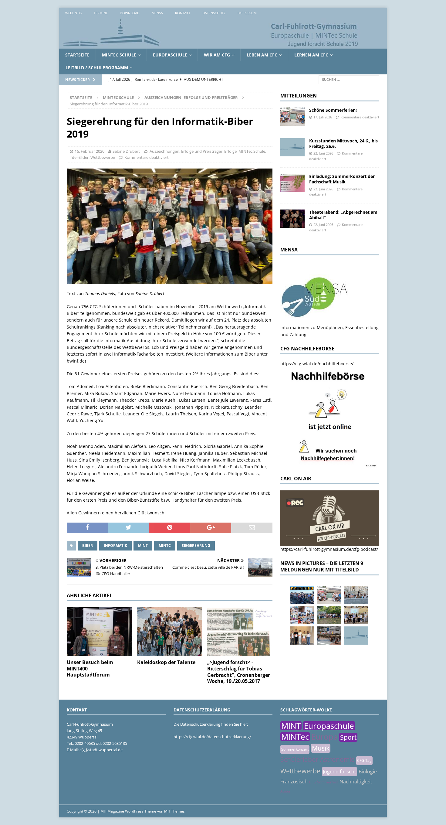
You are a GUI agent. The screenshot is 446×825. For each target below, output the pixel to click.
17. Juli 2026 (322, 117)
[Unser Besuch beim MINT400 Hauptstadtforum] (99, 631)
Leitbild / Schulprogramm (97, 67)
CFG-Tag (364, 760)
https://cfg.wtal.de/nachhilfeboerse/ (316, 363)
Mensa (157, 13)
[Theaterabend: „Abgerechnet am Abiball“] (292, 219)
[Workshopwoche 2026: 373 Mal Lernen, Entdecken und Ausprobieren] (302, 615)
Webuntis (73, 13)
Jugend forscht (339, 771)
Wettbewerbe (102, 157)
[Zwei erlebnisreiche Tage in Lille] (329, 615)
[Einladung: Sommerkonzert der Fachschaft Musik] (292, 183)
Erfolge (230, 151)
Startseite (77, 55)
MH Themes (174, 811)
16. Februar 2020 (89, 151)
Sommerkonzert (295, 749)
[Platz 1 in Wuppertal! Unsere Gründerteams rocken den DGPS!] (302, 635)
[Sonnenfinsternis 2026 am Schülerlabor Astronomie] (302, 595)
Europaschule (170, 55)
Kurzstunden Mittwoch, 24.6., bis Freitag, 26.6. (343, 143)
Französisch (294, 781)
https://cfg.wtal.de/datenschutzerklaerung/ (212, 736)
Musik (320, 748)
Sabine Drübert (126, 151)
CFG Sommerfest (323, 782)
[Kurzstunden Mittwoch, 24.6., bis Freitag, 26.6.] (292, 147)
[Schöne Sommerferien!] (292, 116)
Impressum (247, 13)
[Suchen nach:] (349, 79)
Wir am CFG (217, 55)
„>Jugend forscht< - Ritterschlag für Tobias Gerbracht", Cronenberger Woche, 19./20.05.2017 (238, 671)
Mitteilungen (298, 95)
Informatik (115, 545)
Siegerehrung (196, 545)
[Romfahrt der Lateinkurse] (356, 595)
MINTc (165, 545)
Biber (87, 545)
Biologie (368, 771)
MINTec (295, 736)
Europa (324, 736)
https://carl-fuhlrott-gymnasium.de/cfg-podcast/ (329, 549)
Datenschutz (213, 13)
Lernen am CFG (311, 55)
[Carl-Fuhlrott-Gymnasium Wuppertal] (211, 45)
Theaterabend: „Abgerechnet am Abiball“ (343, 214)
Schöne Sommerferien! (333, 110)
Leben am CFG (262, 55)
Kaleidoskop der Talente (166, 662)
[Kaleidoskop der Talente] (169, 631)
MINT (143, 545)
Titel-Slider (79, 157)
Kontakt (182, 13)
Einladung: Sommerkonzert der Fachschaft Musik (342, 179)
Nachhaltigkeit (356, 781)
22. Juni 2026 (323, 153)
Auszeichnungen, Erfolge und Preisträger (186, 151)
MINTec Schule (119, 55)
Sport (348, 737)
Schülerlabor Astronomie (317, 759)
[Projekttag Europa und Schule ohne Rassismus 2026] (329, 635)
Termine (101, 13)
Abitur (285, 791)
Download (130, 13)
